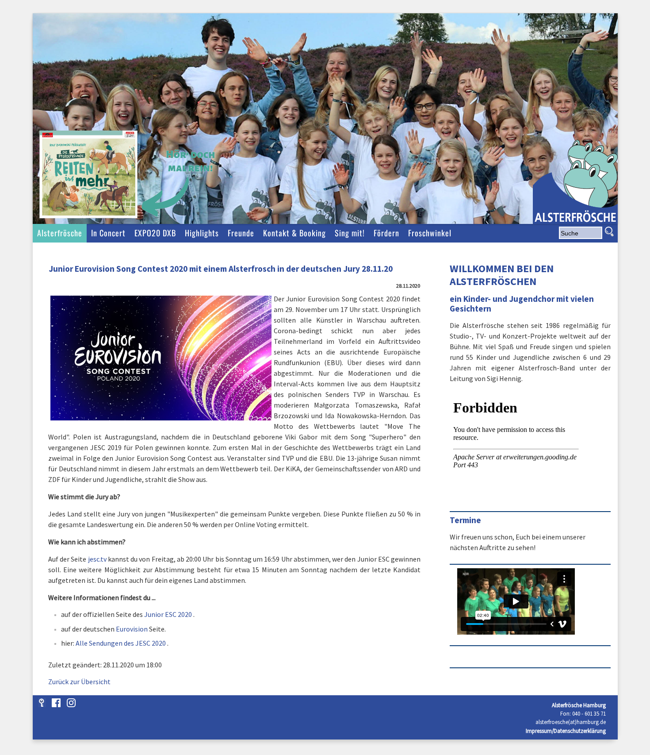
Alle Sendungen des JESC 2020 (121, 643)
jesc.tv (97, 559)
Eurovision (132, 628)
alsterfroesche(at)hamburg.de (570, 721)
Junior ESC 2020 (168, 614)
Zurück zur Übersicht (79, 681)
